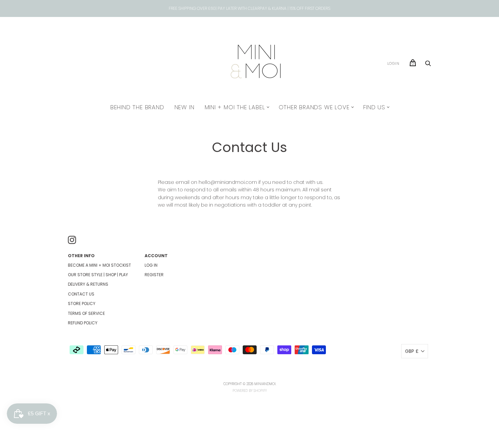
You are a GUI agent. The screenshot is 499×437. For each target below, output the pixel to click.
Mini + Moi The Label (235, 107)
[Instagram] (72, 241)
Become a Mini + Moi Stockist (99, 265)
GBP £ (412, 351)
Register (154, 275)
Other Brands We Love (314, 107)
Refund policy (82, 323)
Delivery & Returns (88, 284)
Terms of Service (86, 313)
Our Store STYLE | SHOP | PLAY (98, 275)
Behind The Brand (137, 107)
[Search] (428, 65)
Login (393, 63)
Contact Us (81, 294)
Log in (151, 265)
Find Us (374, 107)
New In (184, 107)
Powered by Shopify (250, 390)
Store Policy (81, 303)
